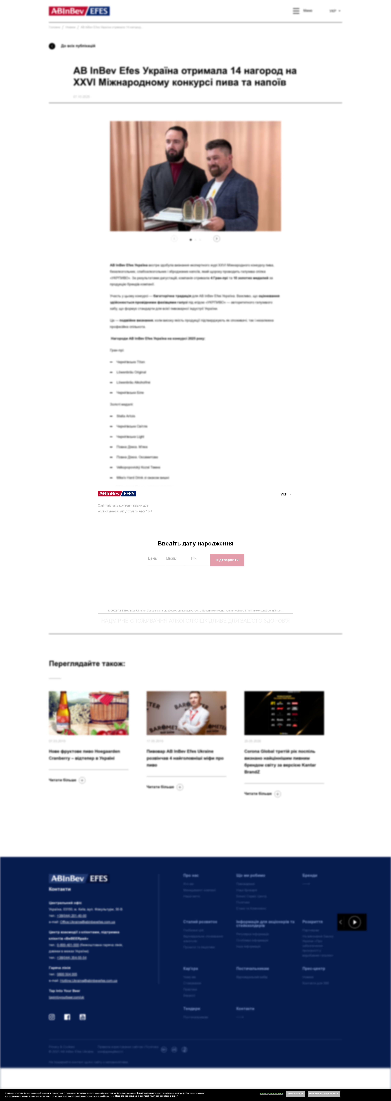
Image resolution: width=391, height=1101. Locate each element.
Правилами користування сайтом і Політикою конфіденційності (242, 610)
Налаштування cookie (271, 1094)
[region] (195, 1095)
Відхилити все (295, 1094)
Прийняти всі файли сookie (323, 1094)
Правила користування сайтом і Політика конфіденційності (146, 1096)
